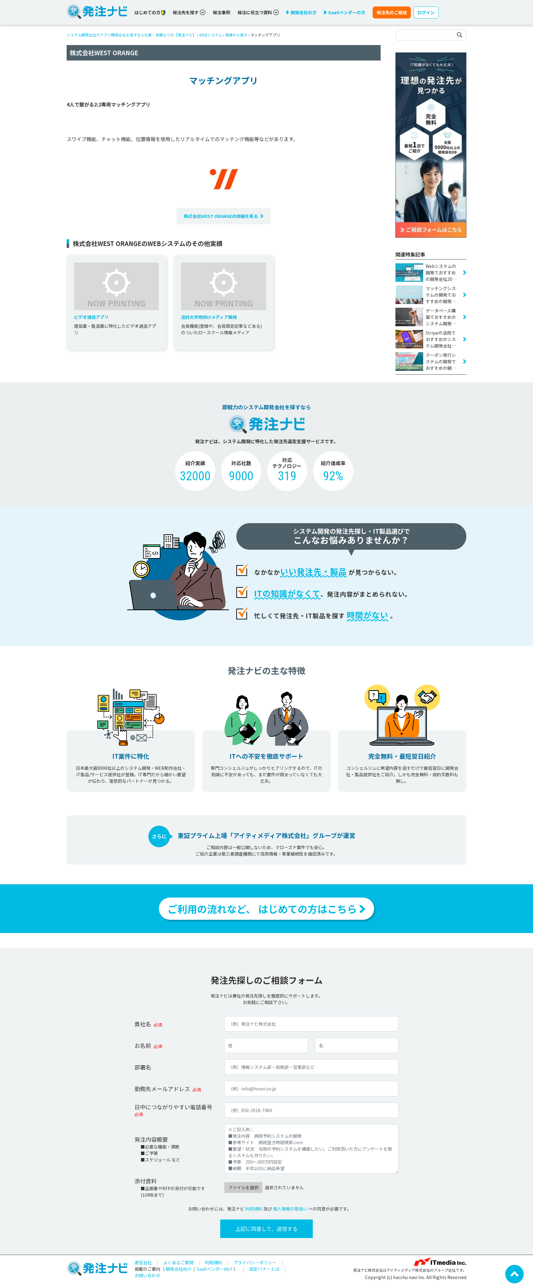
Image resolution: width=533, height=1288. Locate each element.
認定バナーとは (264, 1269)
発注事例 (221, 12)
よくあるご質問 (178, 1262)
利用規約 (253, 1209)
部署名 (142, 1067)
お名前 (142, 1045)
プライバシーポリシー (255, 1262)
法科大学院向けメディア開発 (209, 317)
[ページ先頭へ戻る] (514, 1273)
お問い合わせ (147, 1275)
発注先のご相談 (392, 12)
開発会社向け (179, 1269)
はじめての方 (147, 12)
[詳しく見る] (430, 144)
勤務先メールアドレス (162, 1089)
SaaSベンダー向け (215, 1269)
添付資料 (145, 1181)
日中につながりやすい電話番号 (173, 1107)
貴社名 (142, 1024)
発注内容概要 (151, 1139)
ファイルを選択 (243, 1187)
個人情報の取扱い (290, 1209)
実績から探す (236, 34)
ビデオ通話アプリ (91, 317)
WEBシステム (210, 34)
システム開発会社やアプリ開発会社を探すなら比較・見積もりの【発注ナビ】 (131, 34)
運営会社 (143, 1262)
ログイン (426, 12)
